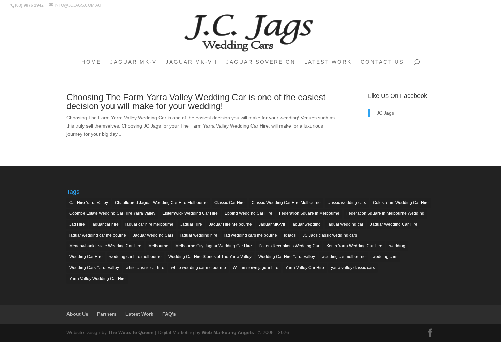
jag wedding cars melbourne (250, 235)
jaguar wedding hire (198, 235)
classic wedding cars (347, 202)
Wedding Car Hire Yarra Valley (286, 256)
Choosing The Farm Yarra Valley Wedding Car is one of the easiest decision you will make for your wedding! (195, 101)
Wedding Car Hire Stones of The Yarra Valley (210, 256)
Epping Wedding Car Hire (248, 213)
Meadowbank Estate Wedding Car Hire (105, 245)
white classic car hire (145, 267)
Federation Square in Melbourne (309, 213)
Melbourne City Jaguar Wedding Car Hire (213, 245)
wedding (397, 245)
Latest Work (328, 62)
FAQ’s (169, 314)
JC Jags (385, 113)
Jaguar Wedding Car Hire (394, 224)
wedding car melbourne (344, 256)
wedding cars (385, 256)
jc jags (290, 235)
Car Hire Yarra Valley (88, 202)
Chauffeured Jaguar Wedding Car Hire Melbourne (161, 202)
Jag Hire (77, 224)
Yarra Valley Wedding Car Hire (97, 278)
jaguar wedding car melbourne (97, 235)
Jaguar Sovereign (260, 62)
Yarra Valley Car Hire (304, 267)
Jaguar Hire (191, 224)
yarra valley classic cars (353, 267)
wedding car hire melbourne (135, 256)
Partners (107, 314)
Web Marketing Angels (228, 332)
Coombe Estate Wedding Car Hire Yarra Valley (112, 213)
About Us (77, 314)
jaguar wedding (306, 224)
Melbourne (158, 245)
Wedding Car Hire (86, 256)
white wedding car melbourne (198, 267)
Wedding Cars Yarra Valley (94, 267)
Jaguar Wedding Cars (153, 235)
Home (91, 62)
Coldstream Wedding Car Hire (401, 202)
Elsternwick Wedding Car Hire (190, 213)
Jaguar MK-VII (191, 62)
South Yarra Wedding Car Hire (354, 245)
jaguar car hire (105, 224)
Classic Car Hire (229, 202)
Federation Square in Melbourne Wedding (385, 213)
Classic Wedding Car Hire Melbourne (286, 202)
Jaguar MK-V (133, 62)
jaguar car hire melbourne (149, 224)
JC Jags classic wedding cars (330, 235)
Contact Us (382, 62)
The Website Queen (131, 332)
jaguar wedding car (345, 224)
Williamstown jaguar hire (255, 267)
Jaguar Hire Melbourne (230, 224)
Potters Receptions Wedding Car (289, 245)
